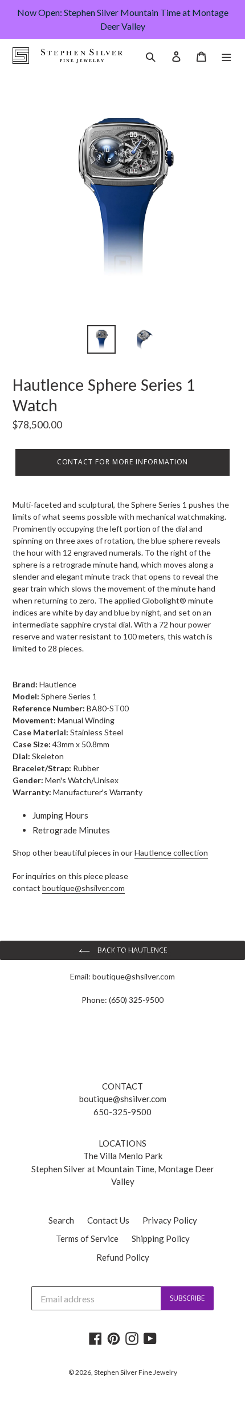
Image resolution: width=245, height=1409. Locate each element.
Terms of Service (87, 1238)
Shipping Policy (161, 1238)
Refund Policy (122, 1257)
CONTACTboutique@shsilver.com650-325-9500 (122, 1099)
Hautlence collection (171, 852)
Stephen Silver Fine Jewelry (135, 1372)
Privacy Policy (169, 1220)
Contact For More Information (123, 462)
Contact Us (108, 1220)
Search (61, 1220)
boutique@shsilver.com (133, 976)
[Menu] (226, 55)
